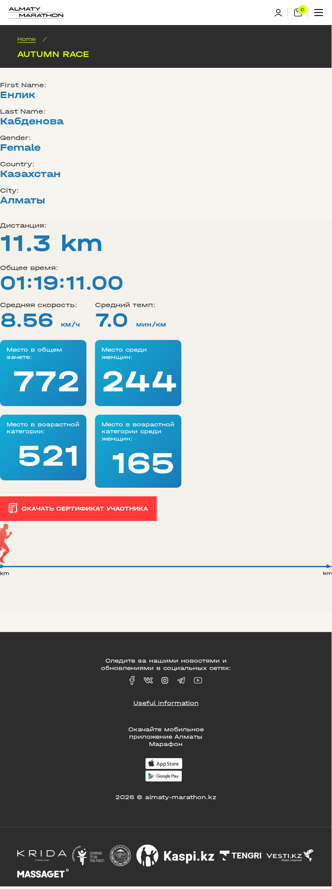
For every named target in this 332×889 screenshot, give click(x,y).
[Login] (281, 13)
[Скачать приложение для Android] (163, 777)
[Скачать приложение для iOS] (163, 764)
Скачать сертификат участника (85, 508)
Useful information (166, 703)
